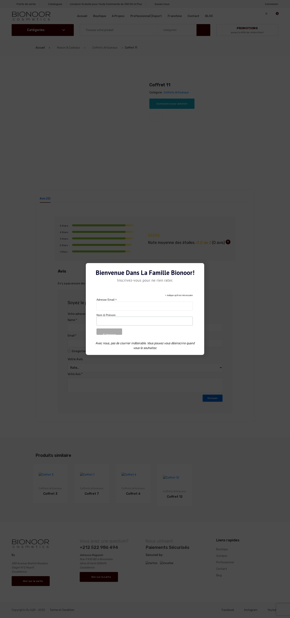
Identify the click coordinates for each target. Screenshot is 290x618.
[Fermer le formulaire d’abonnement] (198, 269)
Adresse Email (106, 300)
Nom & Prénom (106, 315)
